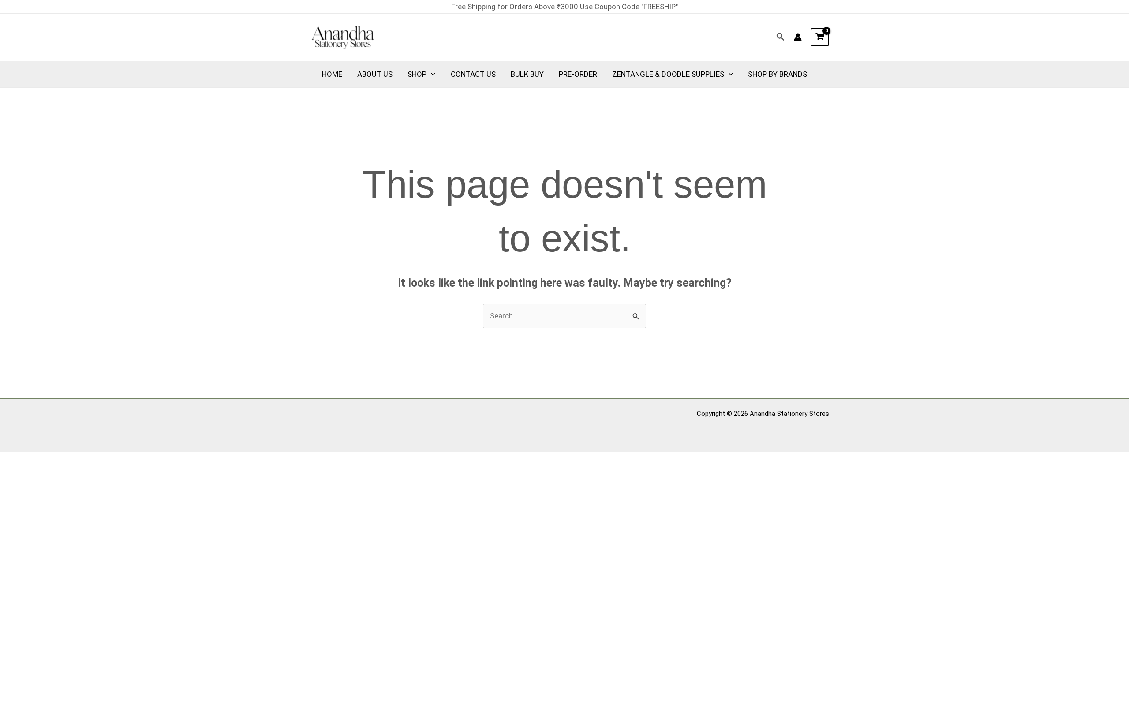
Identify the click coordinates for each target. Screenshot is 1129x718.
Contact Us (473, 74)
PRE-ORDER (578, 74)
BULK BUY (527, 74)
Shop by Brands (777, 74)
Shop (416, 74)
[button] (780, 37)
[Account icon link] (798, 37)
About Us (375, 74)
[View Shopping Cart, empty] (820, 37)
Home (332, 74)
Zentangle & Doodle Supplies (668, 74)
